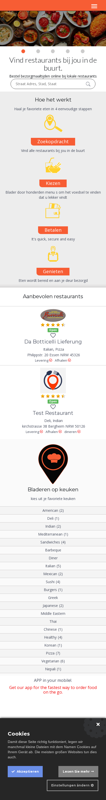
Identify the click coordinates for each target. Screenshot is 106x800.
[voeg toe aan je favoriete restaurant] (53, 336)
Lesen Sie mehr (76, 771)
